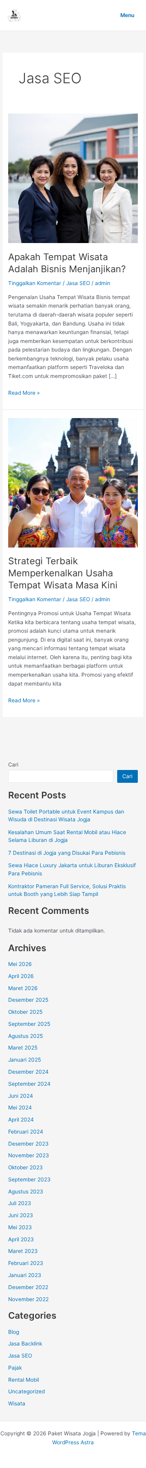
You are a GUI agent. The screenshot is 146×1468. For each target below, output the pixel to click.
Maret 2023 (23, 1251)
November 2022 (28, 1299)
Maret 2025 (22, 1048)
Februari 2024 (25, 1132)
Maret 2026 (23, 988)
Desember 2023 (28, 1144)
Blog (13, 1332)
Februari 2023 (25, 1263)
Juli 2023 (19, 1203)
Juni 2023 (20, 1215)
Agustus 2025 (25, 1036)
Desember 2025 (28, 1000)
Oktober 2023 (25, 1167)
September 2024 (29, 1084)
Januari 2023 (24, 1275)
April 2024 (21, 1119)
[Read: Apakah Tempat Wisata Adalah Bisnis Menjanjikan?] (73, 178)
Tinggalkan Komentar (34, 283)
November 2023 (28, 1155)
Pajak (15, 1368)
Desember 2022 (28, 1287)
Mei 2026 (20, 964)
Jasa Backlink (25, 1343)
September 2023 (29, 1179)
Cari (13, 764)
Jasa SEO (78, 283)
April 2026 (21, 976)
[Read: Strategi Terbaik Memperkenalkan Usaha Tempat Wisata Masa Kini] (73, 482)
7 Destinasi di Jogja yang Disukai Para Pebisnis (66, 853)
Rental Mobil (23, 1380)
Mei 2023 (20, 1227)
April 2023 (21, 1239)
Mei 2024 (20, 1107)
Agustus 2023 (25, 1191)
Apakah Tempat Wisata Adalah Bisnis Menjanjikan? (67, 263)
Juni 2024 (20, 1096)
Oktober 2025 (25, 1012)
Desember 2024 (28, 1072)
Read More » (24, 393)
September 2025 (29, 1024)
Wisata (16, 1403)
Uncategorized (26, 1391)
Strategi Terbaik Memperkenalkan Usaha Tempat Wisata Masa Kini (63, 573)
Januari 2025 (24, 1060)
